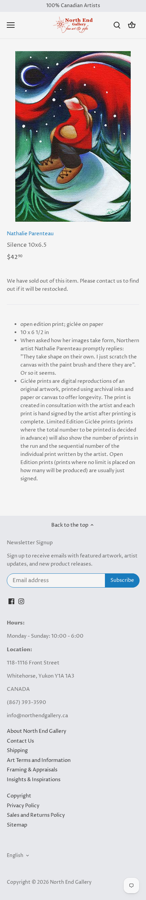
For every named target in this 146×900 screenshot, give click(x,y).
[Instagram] (21, 601)
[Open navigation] (11, 25)
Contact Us (20, 741)
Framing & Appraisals (32, 769)
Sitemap (17, 825)
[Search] (116, 25)
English (15, 855)
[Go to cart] (132, 25)
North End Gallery (71, 882)
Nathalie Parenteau (30, 233)
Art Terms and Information (39, 760)
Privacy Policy (23, 805)
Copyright (19, 795)
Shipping (17, 750)
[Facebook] (11, 601)
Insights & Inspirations (33, 779)
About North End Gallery (36, 731)
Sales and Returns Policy (36, 815)
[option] (73, 136)
